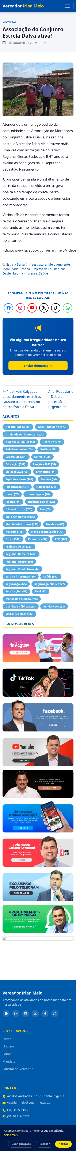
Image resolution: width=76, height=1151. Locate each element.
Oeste (12, 539)
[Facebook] (8, 308)
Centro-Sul (15, 457)
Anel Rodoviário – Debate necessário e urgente (60, 399)
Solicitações (16, 591)
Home (7, 1039)
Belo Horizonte (19, 449)
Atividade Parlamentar (24, 434)
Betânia (48, 449)
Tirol (40, 591)
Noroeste (14, 532)
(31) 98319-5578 (18, 1116)
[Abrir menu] (67, 6)
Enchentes (45, 472)
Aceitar (63, 1144)
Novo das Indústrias (47, 532)
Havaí (12, 494)
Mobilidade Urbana (16, 269)
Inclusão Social (41, 502)
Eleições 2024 (16, 472)
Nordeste (55, 524)
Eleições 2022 (44, 464)
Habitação (46, 487)
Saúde (43, 273)
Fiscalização (16, 487)
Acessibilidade (17, 427)
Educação (15, 464)
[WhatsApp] (67, 308)
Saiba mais (11, 1135)
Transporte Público (21, 599)
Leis (45, 509)
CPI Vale (42, 457)
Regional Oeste (19, 561)
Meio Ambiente (59, 264)
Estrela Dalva (15, 264)
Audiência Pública (20, 442)
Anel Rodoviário (52, 427)
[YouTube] (32, 308)
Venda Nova (54, 606)
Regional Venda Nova (22, 569)
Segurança (16, 584)
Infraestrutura (36, 264)
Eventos (49, 479)
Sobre (7, 1054)
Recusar (44, 1144)
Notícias (10, 22)
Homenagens (38, 494)
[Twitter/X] (44, 308)
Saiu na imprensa (24, 273)
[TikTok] (55, 308)
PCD (61, 539)
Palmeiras (37, 539)
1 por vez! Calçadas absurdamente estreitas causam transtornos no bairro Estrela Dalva (22, 399)
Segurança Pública (49, 584)
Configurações (21, 1144)
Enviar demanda (36, 366)
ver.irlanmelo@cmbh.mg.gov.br (29, 1102)
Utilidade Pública (20, 606)
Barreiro (52, 442)
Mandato (9, 1061)
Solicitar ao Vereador (18, 1069)
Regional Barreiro (20, 554)
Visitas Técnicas (19, 614)
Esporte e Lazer (19, 479)
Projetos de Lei (42, 269)
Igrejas (12, 502)
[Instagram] (20, 308)
